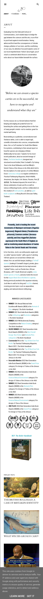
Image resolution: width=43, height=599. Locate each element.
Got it (30, 596)
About (6, 14)
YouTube (29, 283)
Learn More (17, 596)
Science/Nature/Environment (18, 378)
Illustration (27, 315)
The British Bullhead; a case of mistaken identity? (21, 501)
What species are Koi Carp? (21, 536)
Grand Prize (35, 363)
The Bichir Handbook (15, 159)
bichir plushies (19, 191)
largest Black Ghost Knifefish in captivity (22, 278)
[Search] (37, 3)
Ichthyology (17, 315)
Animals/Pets (28, 386)
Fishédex (15, 14)
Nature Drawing (26, 324)
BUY (21, 436)
